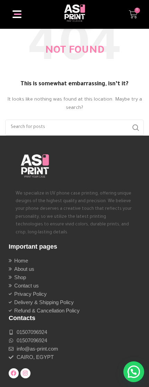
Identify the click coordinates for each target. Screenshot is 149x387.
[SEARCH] (136, 128)
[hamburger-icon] (17, 14)
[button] (133, 371)
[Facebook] (14, 373)
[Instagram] (25, 373)
